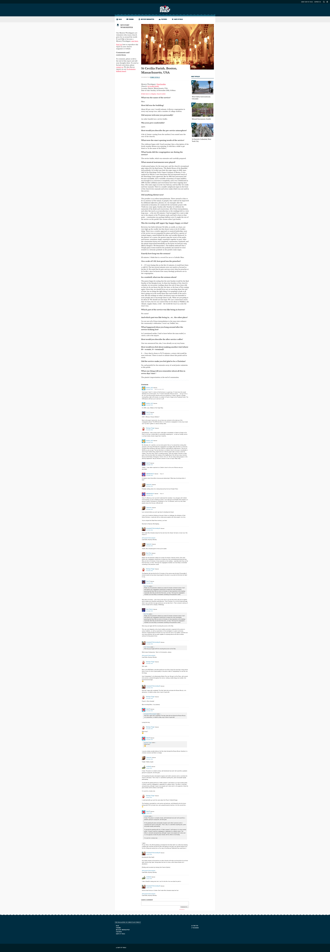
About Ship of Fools (307, 2)
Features (164, 19)
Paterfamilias (161, 84)
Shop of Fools (178, 19)
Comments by (182, 909)
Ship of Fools (165, 8)
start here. (134, 41)
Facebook (195, 928)
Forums (131, 19)
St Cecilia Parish (153, 86)
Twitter (195, 926)
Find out (119, 44)
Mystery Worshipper (147, 19)
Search (323, 2)
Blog (120, 19)
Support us (317, 2)
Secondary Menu (327, 2)
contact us (119, 67)
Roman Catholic (155, 77)
